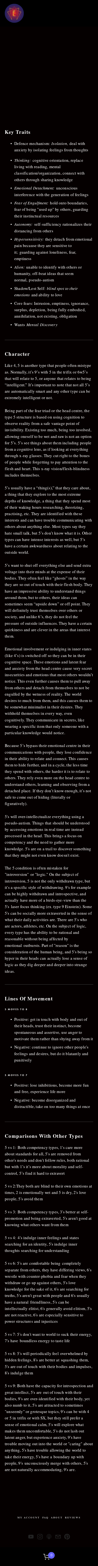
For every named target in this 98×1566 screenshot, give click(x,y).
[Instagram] (40, 1536)
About (57, 1517)
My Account (28, 1517)
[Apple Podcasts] (49, 1536)
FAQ (45, 1517)
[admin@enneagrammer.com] (58, 1536)
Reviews (73, 1517)
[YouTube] (31, 1536)
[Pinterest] (67, 1536)
